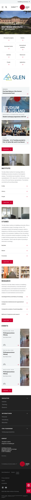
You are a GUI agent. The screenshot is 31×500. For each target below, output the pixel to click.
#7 (22, 495)
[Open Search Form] (7, 7)
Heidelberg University (23, 1)
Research (4, 407)
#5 (19, 495)
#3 (17, 495)
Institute (4, 401)
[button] (15, 398)
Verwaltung (5, 419)
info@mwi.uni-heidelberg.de (8, 443)
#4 (18, 495)
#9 (4, 497)
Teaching (4, 404)
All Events (5, 390)
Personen (4, 417)
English (17, 472)
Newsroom (6, 149)
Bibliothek (4, 422)
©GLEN (24, 495)
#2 (16, 495)
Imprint (3, 480)
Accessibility (4, 483)
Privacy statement (5, 478)
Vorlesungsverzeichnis (8, 432)
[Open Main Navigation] (3, 7)
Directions (4, 455)
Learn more (6, 202)
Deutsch (13, 472)
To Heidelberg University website (8, 464)
